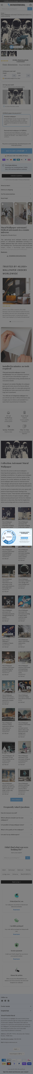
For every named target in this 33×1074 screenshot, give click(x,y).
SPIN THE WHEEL (24, 537)
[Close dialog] (31, 529)
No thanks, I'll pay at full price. (24, 539)
